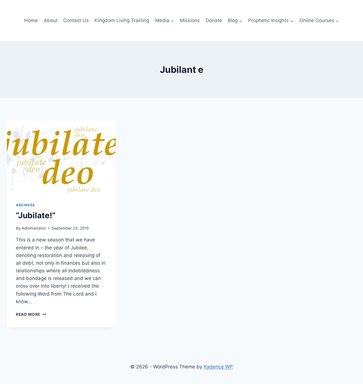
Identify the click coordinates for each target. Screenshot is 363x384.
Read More (31, 314)
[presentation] (61, 157)
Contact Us (76, 20)
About (51, 20)
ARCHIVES (25, 205)
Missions (190, 20)
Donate (214, 20)
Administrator (34, 228)
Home (31, 20)
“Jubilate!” (36, 215)
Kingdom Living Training (121, 20)
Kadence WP (218, 367)
